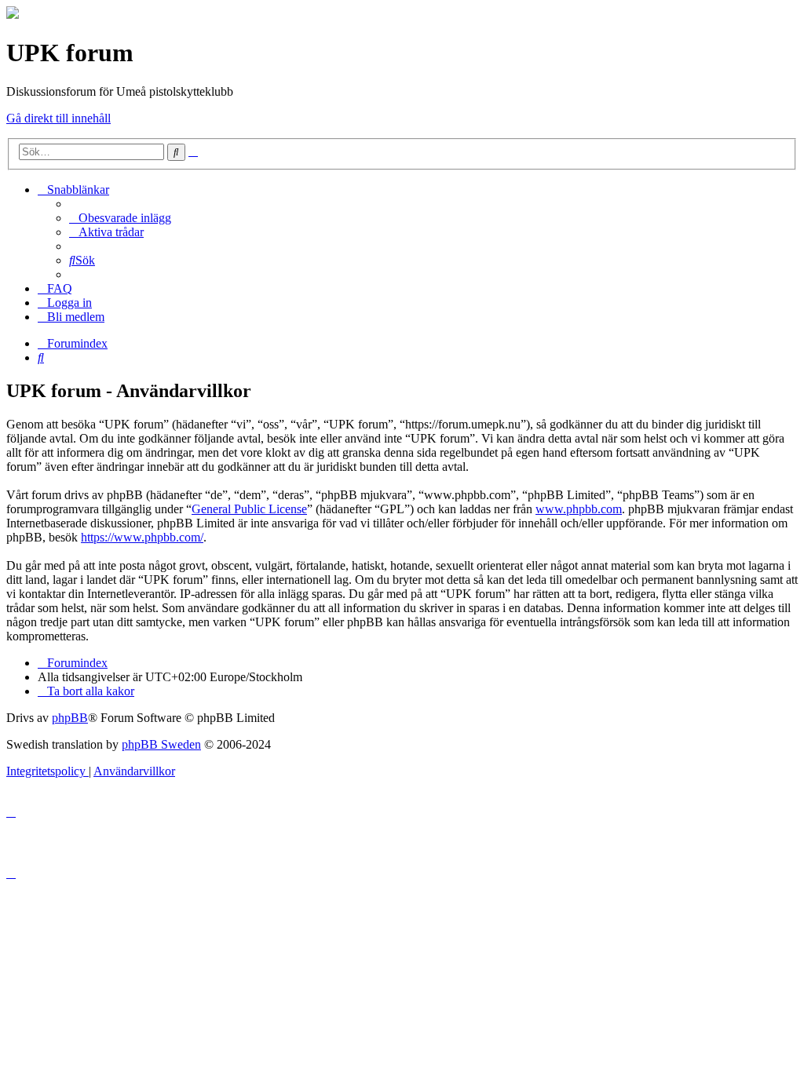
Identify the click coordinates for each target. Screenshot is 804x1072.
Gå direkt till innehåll (58, 118)
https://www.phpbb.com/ (142, 537)
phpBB (70, 717)
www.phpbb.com (578, 509)
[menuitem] (120, 217)
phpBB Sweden (161, 744)
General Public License (249, 509)
